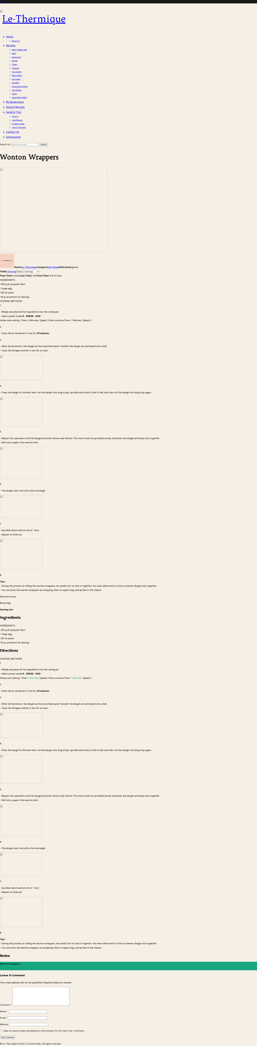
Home (9, 36)
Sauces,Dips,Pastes (20, 86)
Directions (17, 968)
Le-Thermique (29, 267)
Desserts (15, 68)
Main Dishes (17, 75)
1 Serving (11, 271)
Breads (15, 61)
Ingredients (6, 968)
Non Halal (16, 79)
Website (4, 1024)
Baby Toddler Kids (19, 50)
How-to (15, 116)
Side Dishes (16, 90)
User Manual (17, 120)
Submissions (13, 137)
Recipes (10, 45)
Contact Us (12, 131)
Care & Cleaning (19, 127)
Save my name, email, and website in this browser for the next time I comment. (44, 1030)
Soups (14, 94)
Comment (6, 1005)
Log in (2, 1)
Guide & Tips (13, 112)
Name (4, 1011)
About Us (16, 41)
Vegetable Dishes (19, 97)
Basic (14, 53)
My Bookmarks (15, 102)
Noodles (15, 83)
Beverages (16, 57)
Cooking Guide (18, 124)
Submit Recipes (15, 107)
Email (3, 1018)
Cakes (14, 64)
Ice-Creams (16, 72)
